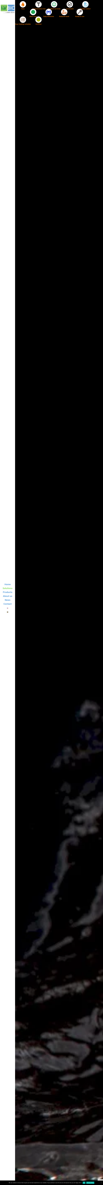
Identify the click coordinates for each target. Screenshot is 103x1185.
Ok (84, 1182)
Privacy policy (90, 1182)
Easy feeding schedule (23, 24)
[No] (101, 1182)
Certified (38, 24)
